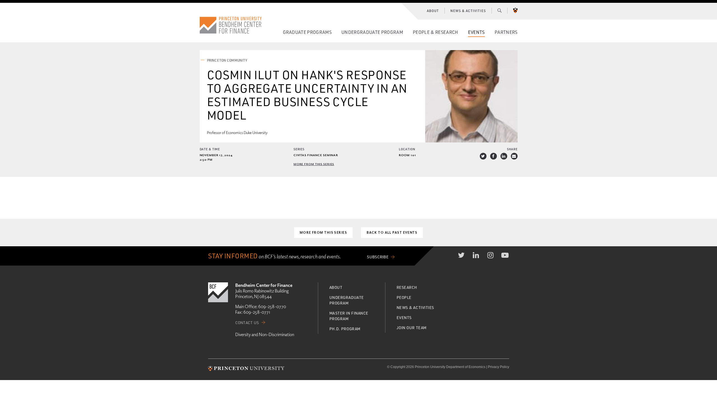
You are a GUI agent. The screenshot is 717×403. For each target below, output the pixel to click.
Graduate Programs (307, 32)
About (433, 10)
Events (476, 32)
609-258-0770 (272, 306)
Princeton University (515, 10)
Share (512, 149)
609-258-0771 (256, 312)
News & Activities (468, 10)
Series (299, 149)
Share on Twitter (483, 156)
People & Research (435, 32)
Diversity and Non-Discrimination (264, 334)
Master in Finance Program (349, 315)
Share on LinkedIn (503, 156)
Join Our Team (412, 327)
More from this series (314, 164)
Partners (506, 32)
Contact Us (247, 322)
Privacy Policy (498, 367)
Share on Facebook (493, 156)
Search (499, 10)
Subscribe (377, 256)
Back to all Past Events (392, 232)
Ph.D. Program (344, 328)
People (404, 297)
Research (407, 287)
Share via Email (514, 156)
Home (231, 25)
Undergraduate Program (372, 32)
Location (407, 149)
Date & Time (210, 149)
